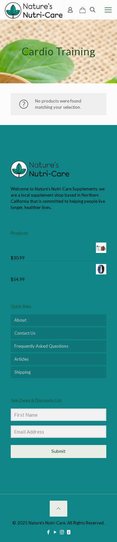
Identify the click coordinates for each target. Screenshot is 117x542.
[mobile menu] (108, 9)
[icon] (68, 532)
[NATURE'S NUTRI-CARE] (34, 10)
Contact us (24, 333)
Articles (21, 359)
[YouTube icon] (55, 532)
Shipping (22, 372)
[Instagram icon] (61, 532)
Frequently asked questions (41, 346)
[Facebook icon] (48, 532)
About (20, 320)
